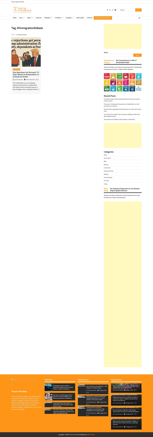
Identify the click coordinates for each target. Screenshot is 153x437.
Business (69, 18)
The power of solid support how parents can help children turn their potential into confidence (62, 396)
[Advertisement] (123, 36)
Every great (80, 18)
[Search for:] (127, 10)
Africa (105, 155)
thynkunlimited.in (18, 79)
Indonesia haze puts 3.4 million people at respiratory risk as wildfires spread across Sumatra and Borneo (125, 398)
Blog (20, 18)
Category (58, 18)
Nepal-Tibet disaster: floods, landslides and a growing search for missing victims (96, 408)
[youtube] (115, 10)
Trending (47, 18)
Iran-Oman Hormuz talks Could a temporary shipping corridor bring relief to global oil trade (63, 411)
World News (16, 69)
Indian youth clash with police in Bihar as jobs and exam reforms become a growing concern (125, 422)
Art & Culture (107, 158)
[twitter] (113, 10)
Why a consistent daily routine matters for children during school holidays (125, 386)
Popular (38, 18)
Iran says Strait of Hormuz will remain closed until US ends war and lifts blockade (125, 410)
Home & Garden (108, 177)
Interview (106, 180)
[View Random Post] (139, 18)
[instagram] (110, 10)
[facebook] (107, 10)
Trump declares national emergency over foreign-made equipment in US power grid (95, 397)
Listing (105, 184)
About (29, 18)
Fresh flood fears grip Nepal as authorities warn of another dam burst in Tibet (63, 404)
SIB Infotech (91, 434)
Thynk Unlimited (74, 434)
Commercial (107, 168)
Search (106, 52)
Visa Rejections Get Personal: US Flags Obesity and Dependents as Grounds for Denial (26, 74)
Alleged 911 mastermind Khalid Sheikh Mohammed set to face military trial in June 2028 (95, 386)
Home (14, 18)
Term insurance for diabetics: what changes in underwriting (119, 119)
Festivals (106, 174)
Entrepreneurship (108, 171)
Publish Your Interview (103, 18)
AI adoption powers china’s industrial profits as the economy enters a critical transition (63, 387)
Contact (89, 18)
